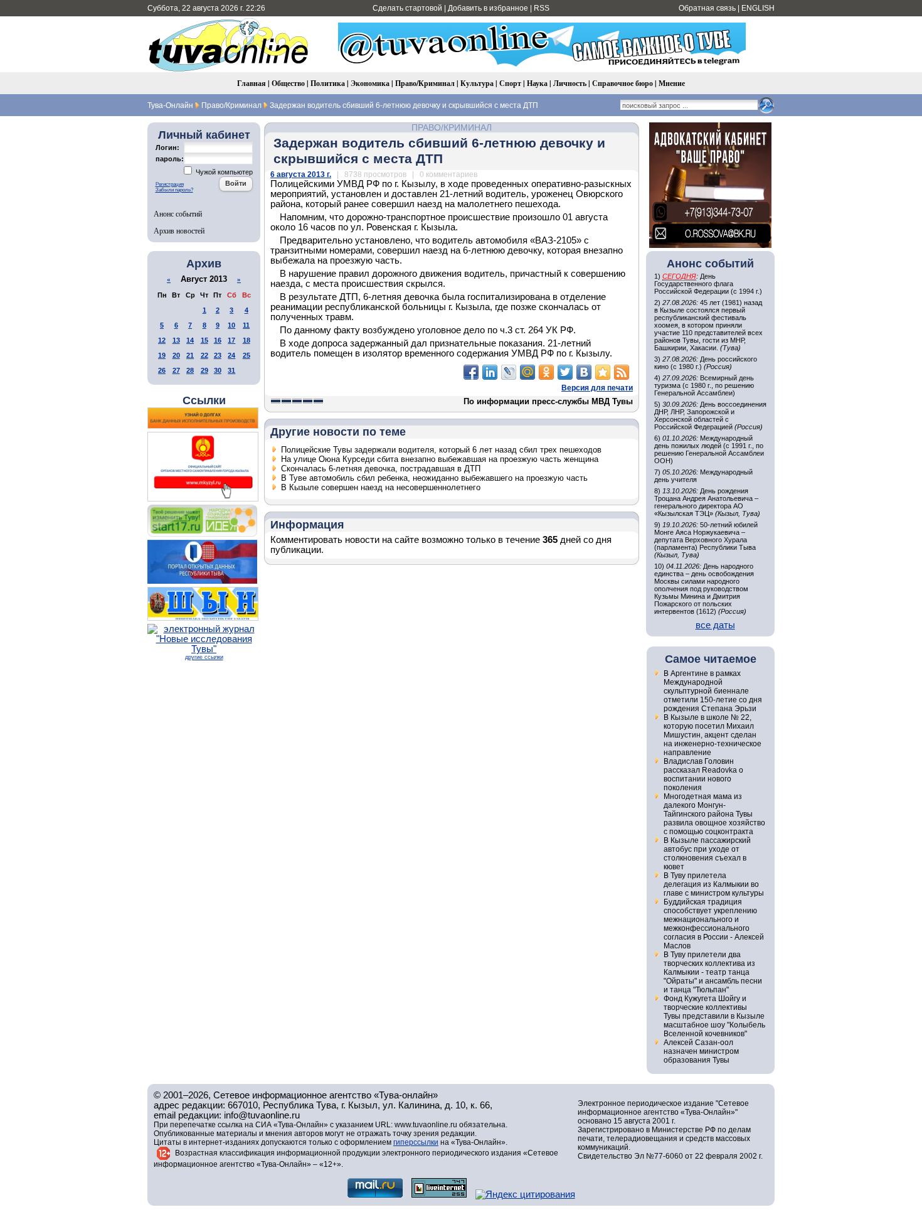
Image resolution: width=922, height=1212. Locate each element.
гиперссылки (415, 1142)
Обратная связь (707, 8)
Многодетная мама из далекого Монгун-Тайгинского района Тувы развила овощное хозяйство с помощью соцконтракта (714, 814)
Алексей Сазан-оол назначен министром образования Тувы (701, 1051)
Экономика (370, 83)
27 (176, 370)
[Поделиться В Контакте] (583, 372)
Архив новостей (179, 230)
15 (204, 340)
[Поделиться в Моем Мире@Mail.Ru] (527, 372)
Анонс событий (178, 213)
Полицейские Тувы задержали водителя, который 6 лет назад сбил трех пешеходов (441, 449)
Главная (251, 83)
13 (176, 340)
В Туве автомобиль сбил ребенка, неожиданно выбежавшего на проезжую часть (434, 478)
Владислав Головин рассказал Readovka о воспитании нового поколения (703, 774)
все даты (715, 625)
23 (217, 355)
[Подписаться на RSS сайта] (621, 372)
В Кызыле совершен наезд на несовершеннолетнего (380, 487)
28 (190, 370)
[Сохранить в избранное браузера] (602, 372)
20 (176, 355)
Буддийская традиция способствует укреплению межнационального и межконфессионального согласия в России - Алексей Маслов (714, 924)
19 (162, 355)
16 (217, 340)
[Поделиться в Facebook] (471, 372)
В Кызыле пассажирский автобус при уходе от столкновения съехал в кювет (707, 853)
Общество (288, 83)
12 (162, 340)
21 (190, 355)
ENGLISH (758, 8)
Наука (537, 83)
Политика (327, 83)
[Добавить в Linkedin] (489, 372)
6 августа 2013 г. (300, 174)
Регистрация (170, 184)
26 (162, 370)
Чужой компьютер (223, 172)
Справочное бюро (622, 83)
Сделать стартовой (407, 8)
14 (190, 340)
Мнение (672, 83)
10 (231, 325)
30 (217, 370)
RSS (541, 8)
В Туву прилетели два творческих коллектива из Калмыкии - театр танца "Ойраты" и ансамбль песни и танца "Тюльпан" (713, 972)
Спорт (510, 83)
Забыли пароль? (174, 190)
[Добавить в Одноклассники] (546, 372)
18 (246, 340)
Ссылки (204, 400)
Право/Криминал (425, 83)
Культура (477, 83)
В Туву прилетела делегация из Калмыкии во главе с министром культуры (714, 884)
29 (204, 370)
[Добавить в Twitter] (565, 372)
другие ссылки (204, 657)
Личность (569, 83)
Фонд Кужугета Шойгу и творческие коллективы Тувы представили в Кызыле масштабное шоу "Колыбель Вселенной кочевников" (714, 1016)
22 (204, 355)
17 (231, 340)
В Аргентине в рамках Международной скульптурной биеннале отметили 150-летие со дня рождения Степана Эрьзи (713, 691)
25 (246, 355)
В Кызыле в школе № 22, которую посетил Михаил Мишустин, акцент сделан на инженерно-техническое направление (712, 735)
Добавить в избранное (488, 8)
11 (246, 325)
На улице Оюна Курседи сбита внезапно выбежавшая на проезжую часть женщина (439, 459)
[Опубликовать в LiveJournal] (508, 372)
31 (231, 370)
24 (231, 355)
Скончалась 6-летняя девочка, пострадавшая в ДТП (380, 468)
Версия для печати (597, 387)
